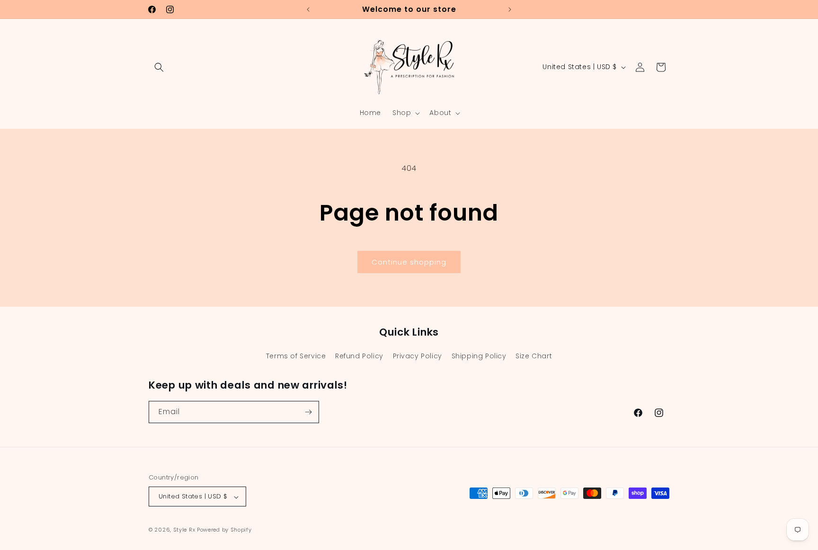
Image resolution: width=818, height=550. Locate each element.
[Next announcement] (509, 9)
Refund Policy (359, 356)
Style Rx (184, 530)
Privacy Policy (417, 356)
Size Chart (534, 356)
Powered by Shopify (224, 530)
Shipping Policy (479, 356)
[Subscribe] (308, 412)
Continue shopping (409, 262)
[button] (159, 67)
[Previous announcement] (308, 9)
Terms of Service (296, 356)
